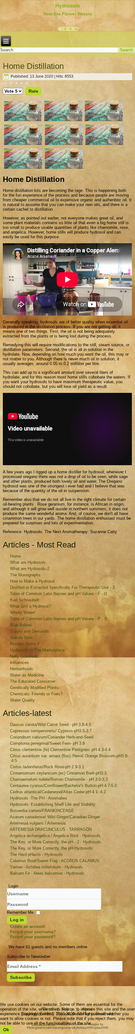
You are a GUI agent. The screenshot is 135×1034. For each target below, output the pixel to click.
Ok (6, 1029)
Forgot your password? (33, 936)
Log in (17, 919)
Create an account (27, 926)
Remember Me (20, 912)
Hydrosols (67, 5)
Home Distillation (33, 66)
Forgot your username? (33, 931)
